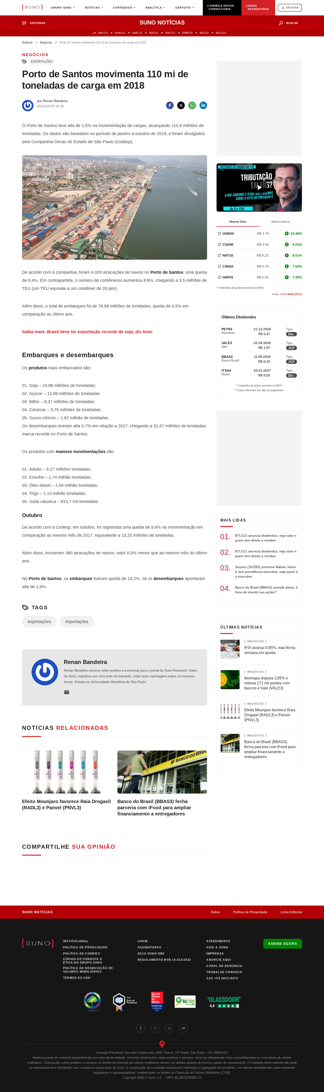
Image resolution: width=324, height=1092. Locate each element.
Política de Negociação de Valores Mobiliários (88, 969)
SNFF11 (170, 32)
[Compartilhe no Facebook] (170, 105)
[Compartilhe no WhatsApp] (192, 105)
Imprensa (215, 953)
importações (76, 621)
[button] (35, 23)
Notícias (27, 42)
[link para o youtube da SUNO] (183, 1028)
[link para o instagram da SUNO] (169, 1028)
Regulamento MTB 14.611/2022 (164, 959)
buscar (292, 23)
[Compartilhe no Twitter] (181, 105)
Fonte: (287, 294)
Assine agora (282, 944)
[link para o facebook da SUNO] (140, 1028)
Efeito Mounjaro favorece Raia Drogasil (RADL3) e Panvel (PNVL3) (66, 804)
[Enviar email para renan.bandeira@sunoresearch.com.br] (66, 692)
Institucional (76, 941)
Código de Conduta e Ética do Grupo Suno (82, 960)
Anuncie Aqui (218, 959)
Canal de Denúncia (224, 966)
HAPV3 (227, 277)
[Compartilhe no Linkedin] (203, 105)
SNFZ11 (103, 32)
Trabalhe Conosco (224, 972)
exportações (41, 61)
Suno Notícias (37, 912)
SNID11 (153, 32)
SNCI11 (204, 32)
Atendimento (218, 941)
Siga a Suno (217, 947)
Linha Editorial (291, 912)
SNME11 (187, 32)
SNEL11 (137, 32)
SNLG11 (221, 32)
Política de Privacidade (250, 912)
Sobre (215, 912)
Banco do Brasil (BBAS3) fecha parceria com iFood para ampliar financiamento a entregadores (154, 807)
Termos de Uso (77, 978)
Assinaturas (149, 947)
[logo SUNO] (32, 7)
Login (143, 941)
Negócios (46, 42)
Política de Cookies (81, 953)
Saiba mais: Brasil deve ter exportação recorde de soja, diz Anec (87, 331)
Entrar (292, 7)
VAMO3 (228, 233)
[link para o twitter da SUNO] (155, 1028)
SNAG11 (120, 32)
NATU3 (227, 255)
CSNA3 (227, 266)
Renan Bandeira (85, 662)
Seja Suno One (151, 953)
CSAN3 (227, 244)
